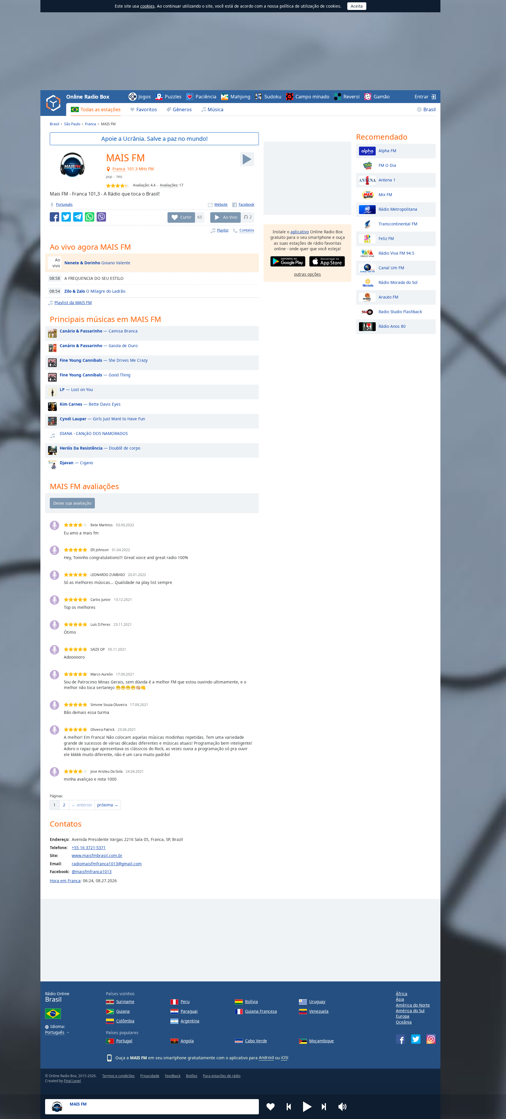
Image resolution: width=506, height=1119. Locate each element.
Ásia (400, 999)
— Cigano (76, 462)
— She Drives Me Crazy (104, 360)
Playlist (222, 230)
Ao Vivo (230, 217)
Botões (191, 1075)
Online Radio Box (87, 96)
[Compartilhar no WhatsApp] (89, 217)
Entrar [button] (422, 96)
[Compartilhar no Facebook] (54, 217)
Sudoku (272, 96)
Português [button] (54, 1032)
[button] (307, 1107)
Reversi (351, 96)
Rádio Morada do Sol (398, 282)
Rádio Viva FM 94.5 (396, 253)
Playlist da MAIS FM (73, 302)
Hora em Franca (65, 880)
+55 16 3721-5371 (89, 847)
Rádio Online (57, 997)
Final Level (72, 1080)
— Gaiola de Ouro (99, 345)
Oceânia (404, 1022)
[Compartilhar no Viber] (101, 217)
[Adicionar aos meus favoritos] (271, 1107)
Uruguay (317, 1001)
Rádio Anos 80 (392, 326)
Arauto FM (388, 296)
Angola (187, 1040)
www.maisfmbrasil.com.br (97, 855)
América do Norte (413, 1005)
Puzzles (173, 96)
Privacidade (149, 1075)
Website (221, 204)
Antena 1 (387, 179)
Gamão (382, 96)
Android (266, 1057)
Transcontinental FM (398, 223)
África (401, 993)
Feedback (172, 1075)
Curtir (186, 217)
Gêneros (182, 109)
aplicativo (299, 231)
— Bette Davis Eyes (90, 404)
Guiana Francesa (261, 1011)
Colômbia (125, 1021)
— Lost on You (76, 389)
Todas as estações (101, 109)
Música (215, 109)
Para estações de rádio (221, 1075)
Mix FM (385, 194)
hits (119, 176)
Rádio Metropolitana (398, 209)
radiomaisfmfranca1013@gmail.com (107, 863)
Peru (185, 1001)
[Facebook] (243, 204)
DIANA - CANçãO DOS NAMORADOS (94, 433)
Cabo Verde (256, 1040)
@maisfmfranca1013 (92, 871)
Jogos (145, 96)
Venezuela (319, 1011)
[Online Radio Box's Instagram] (431, 1039)
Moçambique (321, 1040)
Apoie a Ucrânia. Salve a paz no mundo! (154, 139)
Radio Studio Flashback (400, 311)
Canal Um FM (391, 267)
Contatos (247, 230)
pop (109, 176)
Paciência (206, 96)
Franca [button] (119, 169)
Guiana (123, 1011)
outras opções (307, 274)
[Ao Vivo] (247, 159)
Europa (402, 1016)
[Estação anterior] (289, 1107)
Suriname (125, 1001)
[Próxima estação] (326, 1107)
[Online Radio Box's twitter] (415, 1039)
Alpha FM (387, 150)
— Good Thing (95, 375)
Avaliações (168, 185)
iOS (284, 1057)
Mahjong (240, 96)
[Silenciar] (344, 1107)
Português (64, 204)
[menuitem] (96, 109)
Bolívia (251, 1001)
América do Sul (410, 1010)
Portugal (124, 1040)
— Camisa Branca (99, 331)
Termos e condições (118, 1075)
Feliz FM (386, 238)
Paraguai (189, 1011)
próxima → (107, 805)
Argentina (190, 1021)
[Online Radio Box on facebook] (400, 1039)
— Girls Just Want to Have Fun (102, 418)
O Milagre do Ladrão (94, 291)
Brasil (429, 109)
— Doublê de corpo (100, 448)
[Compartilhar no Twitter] (66, 217)
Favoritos (146, 109)
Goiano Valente (97, 262)
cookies (147, 6)
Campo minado (312, 96)
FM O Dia (387, 165)
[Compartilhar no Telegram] (78, 217)
